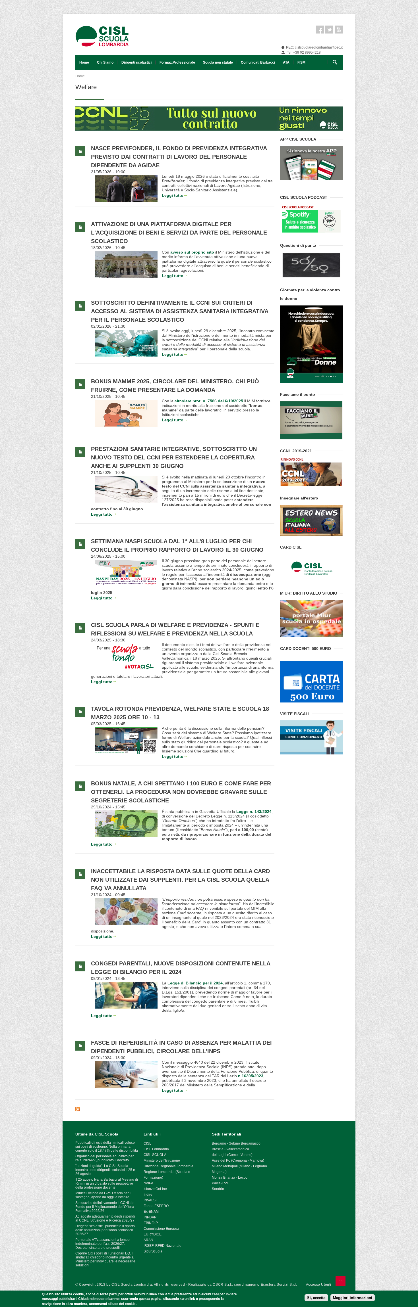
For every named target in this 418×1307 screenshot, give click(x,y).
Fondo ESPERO (156, 1206)
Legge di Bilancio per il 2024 (195, 983)
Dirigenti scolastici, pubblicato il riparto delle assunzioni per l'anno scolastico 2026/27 (105, 1230)
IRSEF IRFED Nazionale (162, 1246)
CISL (147, 1143)
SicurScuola (153, 1251)
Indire (148, 1195)
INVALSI (150, 1200)
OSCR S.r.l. (222, 1285)
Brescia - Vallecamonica (230, 1149)
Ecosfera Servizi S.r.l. (279, 1285)
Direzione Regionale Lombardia (168, 1166)
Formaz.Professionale (177, 62)
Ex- (146, 1212)
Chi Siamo (105, 62)
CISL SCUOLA (155, 1155)
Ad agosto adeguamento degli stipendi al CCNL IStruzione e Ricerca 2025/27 (105, 1218)
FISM (301, 62)
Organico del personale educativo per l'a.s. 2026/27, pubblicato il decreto (104, 1158)
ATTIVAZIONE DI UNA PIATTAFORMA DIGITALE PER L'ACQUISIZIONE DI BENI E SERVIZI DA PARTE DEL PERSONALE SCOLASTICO (179, 232)
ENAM (154, 1212)
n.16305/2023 (250, 1076)
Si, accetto (316, 1298)
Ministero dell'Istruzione (162, 1160)
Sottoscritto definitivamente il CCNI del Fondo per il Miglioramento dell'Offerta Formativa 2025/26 (104, 1207)
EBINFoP (151, 1223)
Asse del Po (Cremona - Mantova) (238, 1160)
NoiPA (148, 1183)
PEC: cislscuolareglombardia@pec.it (314, 47)
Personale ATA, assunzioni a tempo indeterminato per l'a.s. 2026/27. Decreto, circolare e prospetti (102, 1244)
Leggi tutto (172, 195)
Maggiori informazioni (352, 1298)
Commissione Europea (161, 1229)
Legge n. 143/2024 (254, 811)
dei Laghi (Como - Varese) (232, 1155)
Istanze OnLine (155, 1189)
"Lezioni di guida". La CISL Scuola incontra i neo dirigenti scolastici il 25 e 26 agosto (105, 1170)
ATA (286, 62)
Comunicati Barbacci (258, 62)
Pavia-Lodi (220, 1183)
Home (84, 62)
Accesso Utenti (318, 1285)
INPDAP (150, 1217)
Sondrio (218, 1189)
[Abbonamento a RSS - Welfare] (174, 1109)
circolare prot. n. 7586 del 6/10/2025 (209, 401)
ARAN (148, 1240)
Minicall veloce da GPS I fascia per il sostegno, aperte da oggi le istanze (103, 1195)
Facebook (320, 30)
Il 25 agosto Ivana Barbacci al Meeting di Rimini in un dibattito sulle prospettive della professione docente (106, 1183)
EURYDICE (153, 1234)
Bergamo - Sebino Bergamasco (236, 1143)
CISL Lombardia (156, 1149)
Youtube (339, 30)
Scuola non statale (218, 62)
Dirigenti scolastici (136, 62)
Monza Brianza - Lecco (229, 1178)
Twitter (329, 30)
